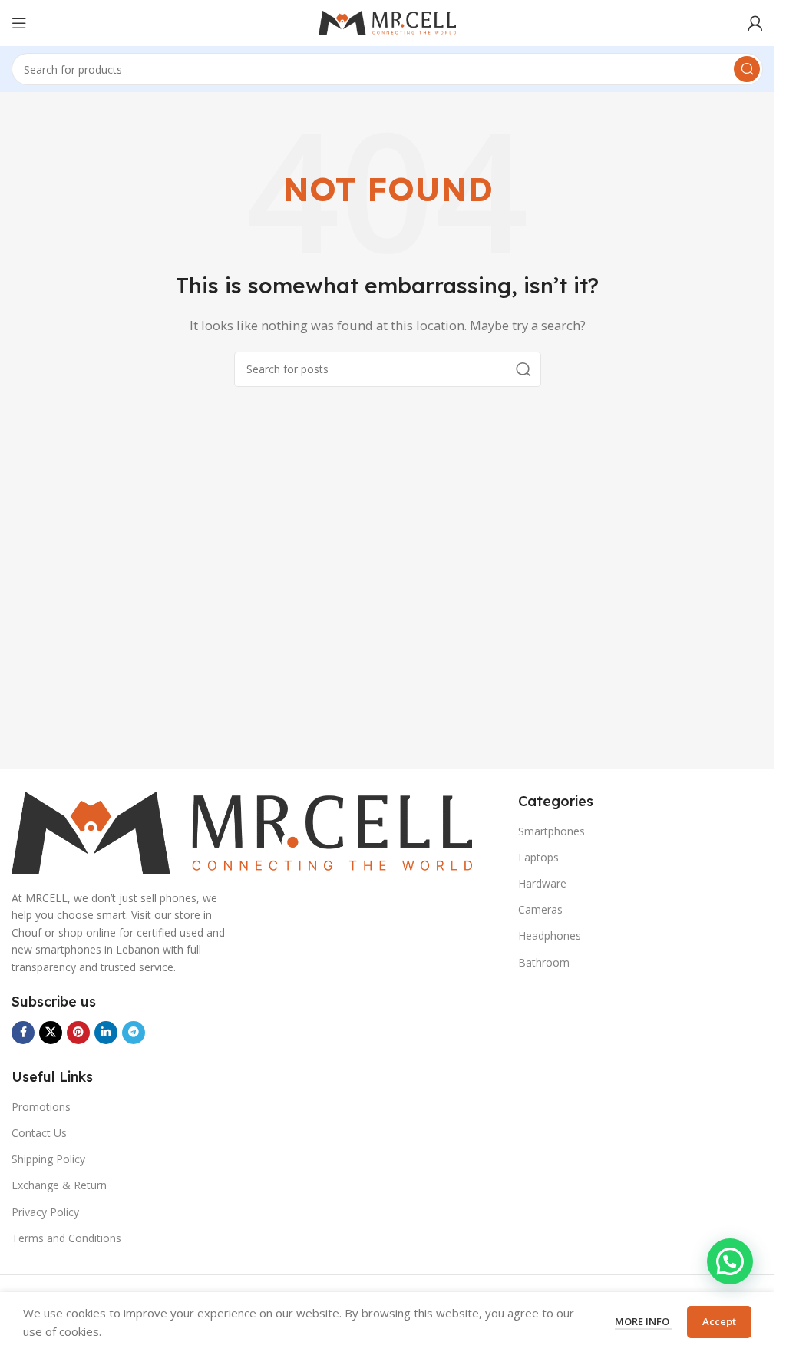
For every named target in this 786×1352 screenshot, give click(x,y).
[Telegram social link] (133, 1032)
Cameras (540, 909)
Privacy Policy (45, 1212)
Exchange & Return (59, 1185)
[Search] (747, 69)
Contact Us (39, 1133)
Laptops (538, 857)
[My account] (755, 23)
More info (643, 1321)
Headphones (549, 935)
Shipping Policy (48, 1159)
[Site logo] (388, 21)
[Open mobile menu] (19, 23)
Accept (719, 1321)
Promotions (41, 1106)
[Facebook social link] (23, 1032)
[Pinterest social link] (78, 1032)
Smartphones (551, 831)
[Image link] (242, 831)
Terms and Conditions (66, 1238)
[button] (730, 1261)
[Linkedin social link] (105, 1032)
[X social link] (50, 1032)
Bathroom (544, 962)
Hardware (542, 883)
